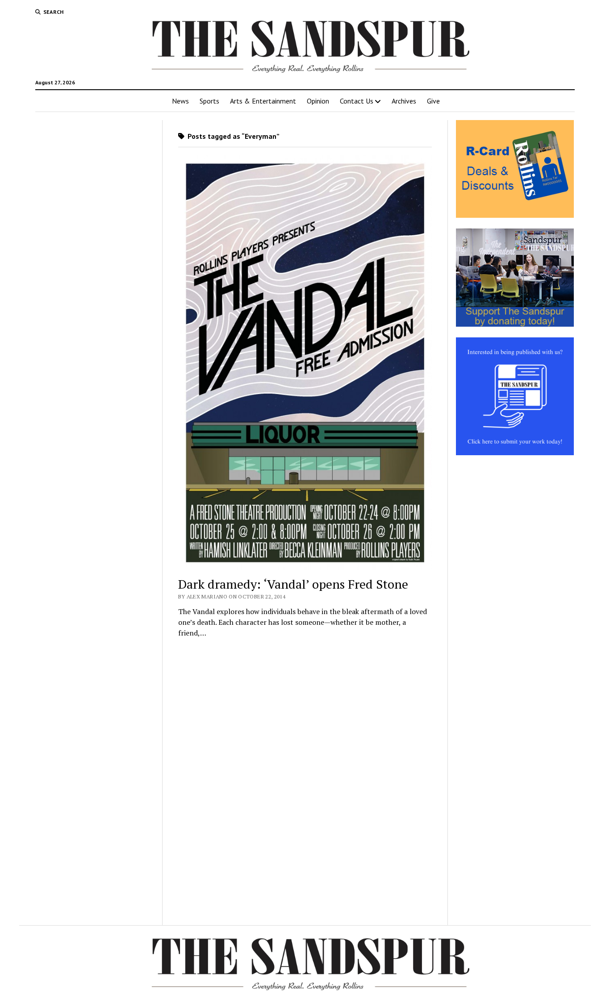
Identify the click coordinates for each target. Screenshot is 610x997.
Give (433, 100)
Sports (209, 100)
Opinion (318, 100)
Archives (404, 100)
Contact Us (356, 100)
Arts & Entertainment (263, 100)
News (180, 100)
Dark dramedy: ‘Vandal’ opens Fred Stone (293, 584)
